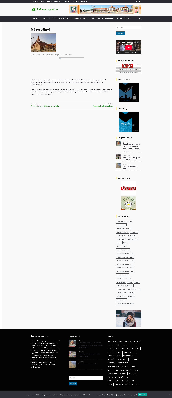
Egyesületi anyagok (123, 228)
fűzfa (116, 348)
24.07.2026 (127, 142)
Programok (121, 289)
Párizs (136, 370)
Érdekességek (108, 18)
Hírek (119, 243)
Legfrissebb (121, 282)
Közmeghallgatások (79, 1)
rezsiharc (123, 373)
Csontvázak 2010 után (124, 221)
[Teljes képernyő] (139, 52)
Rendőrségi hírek (134, 289)
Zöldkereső (76, 18)
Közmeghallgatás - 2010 (125, 253)
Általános (131, 296)
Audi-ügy (128, 341)
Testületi (125, 381)
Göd (109, 352)
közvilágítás (133, 359)
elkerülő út (117, 345)
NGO (116, 370)
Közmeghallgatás (123, 250)
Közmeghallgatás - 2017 (125, 264)
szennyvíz (132, 373)
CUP (109, 345)
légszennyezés (123, 363)
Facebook (49, 1)
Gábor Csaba (135, 348)
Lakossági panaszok (60, 18)
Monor (110, 370)
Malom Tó (125, 366)
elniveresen (68, 55)
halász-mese (117, 352)
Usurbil (110, 384)
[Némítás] (135, 52)
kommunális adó (129, 356)
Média (85, 18)
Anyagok (44, 18)
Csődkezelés (95, 18)
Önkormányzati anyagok (125, 303)
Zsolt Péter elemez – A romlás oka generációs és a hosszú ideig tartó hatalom (90, 345)
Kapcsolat (57, 1)
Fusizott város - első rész (126, 236)
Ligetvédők (111, 363)
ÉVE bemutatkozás (38, 1)
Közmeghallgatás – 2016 (125, 271)
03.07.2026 (127, 155)
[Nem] (170, 395)
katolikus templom (114, 356)
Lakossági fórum (123, 275)
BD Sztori (66, 1)
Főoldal (35, 18)
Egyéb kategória (122, 232)
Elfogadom (142, 394)
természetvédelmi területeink (118, 377)
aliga (120, 341)
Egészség (134, 232)
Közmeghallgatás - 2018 (125, 268)
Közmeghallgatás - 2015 (125, 261)
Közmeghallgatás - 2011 (125, 257)
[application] (128, 47)
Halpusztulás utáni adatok (88, 364)
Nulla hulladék (126, 370)
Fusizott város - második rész (127, 239)
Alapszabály (112, 341)
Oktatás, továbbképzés (52, 55)
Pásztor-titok (112, 373)
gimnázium (124, 348)
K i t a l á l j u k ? (123, 18)
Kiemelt (125, 243)
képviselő (111, 359)
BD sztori (137, 341)
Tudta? (132, 293)
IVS (135, 352)
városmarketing (121, 384)
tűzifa (133, 381)
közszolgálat (122, 359)
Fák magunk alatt (129, 345)
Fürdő (110, 348)
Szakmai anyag (122, 293)
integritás (127, 352)
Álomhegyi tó (134, 384)
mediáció (134, 366)
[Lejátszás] (118, 52)
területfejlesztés (113, 381)
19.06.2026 (127, 164)
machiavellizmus (113, 366)
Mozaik (130, 282)
